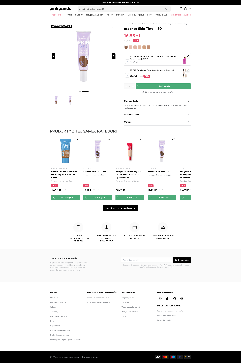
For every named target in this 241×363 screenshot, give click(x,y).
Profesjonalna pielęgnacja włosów (65, 340)
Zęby (52, 321)
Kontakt (125, 302)
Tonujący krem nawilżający (175, 24)
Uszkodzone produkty (60, 335)
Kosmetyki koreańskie (60, 330)
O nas (124, 316)
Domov (128, 24)
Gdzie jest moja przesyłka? (98, 302)
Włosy (53, 307)
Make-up (148, 24)
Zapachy (54, 312)
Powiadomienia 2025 (166, 316)
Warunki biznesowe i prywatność (171, 311)
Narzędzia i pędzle (58, 316)
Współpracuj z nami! (131, 307)
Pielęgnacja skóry (58, 302)
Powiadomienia (164, 320)
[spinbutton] (129, 86)
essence (137, 24)
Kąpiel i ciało (56, 326)
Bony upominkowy (130, 312)
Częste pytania (128, 298)
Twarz (157, 24)
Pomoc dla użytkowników (97, 298)
